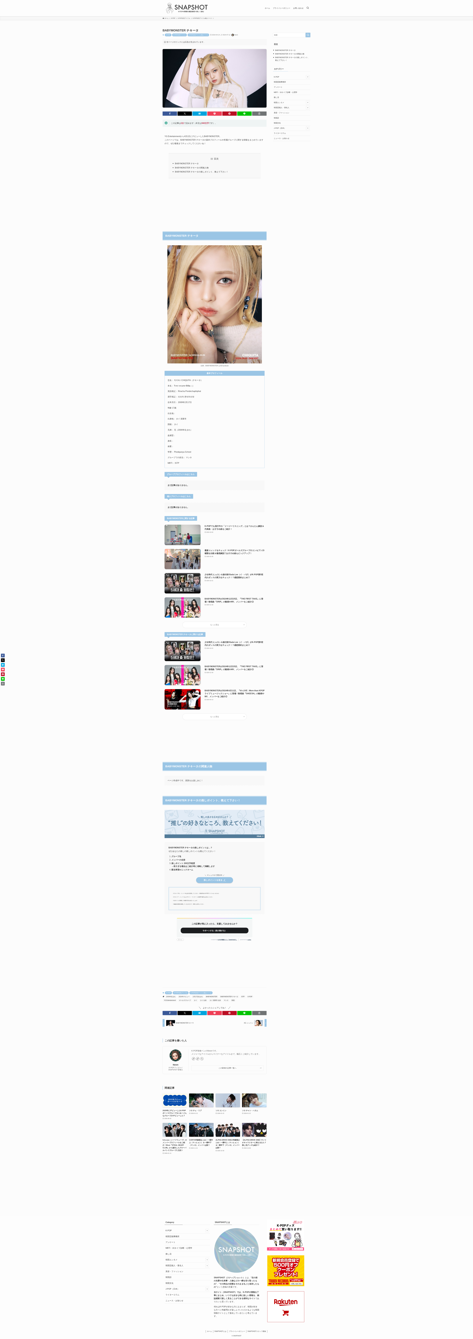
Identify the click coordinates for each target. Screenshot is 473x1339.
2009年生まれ (171, 997)
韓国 (233, 1000)
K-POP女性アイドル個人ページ (198, 35)
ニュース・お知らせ (281, 138)
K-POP (168, 35)
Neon (175, 1065)
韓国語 (276, 118)
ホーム (209, 1331)
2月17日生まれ (198, 997)
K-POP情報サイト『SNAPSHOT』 (227, 939)
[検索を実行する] (307, 35)
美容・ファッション (281, 113)
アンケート (278, 87)
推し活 (276, 97)
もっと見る (214, 625)
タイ (195, 1000)
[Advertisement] (215, 203)
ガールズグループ (185, 1000)
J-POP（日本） (280, 128)
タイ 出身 (203, 1000)
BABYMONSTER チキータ (187, 163)
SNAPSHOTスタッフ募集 (256, 1331)
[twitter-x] (201, 1058)
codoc (249, 939)
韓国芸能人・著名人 (281, 108)
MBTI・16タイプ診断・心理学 (285, 92)
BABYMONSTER (211, 997)
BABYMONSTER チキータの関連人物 (192, 168)
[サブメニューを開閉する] (307, 77)
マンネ (226, 1000)
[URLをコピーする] (259, 113)
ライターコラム (280, 133)
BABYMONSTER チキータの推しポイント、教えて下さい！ (201, 172)
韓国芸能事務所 (280, 82)
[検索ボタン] (307, 8)
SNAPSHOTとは (220, 1331)
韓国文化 (277, 123)
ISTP (243, 997)
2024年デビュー (184, 997)
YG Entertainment (170, 1000)
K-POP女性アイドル (179, 35)
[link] (193, 1058)
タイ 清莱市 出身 (215, 1000)
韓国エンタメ (279, 102)
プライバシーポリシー (237, 1331)
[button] (170, 113)
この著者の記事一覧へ (227, 1068)
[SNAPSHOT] (187, 8)
